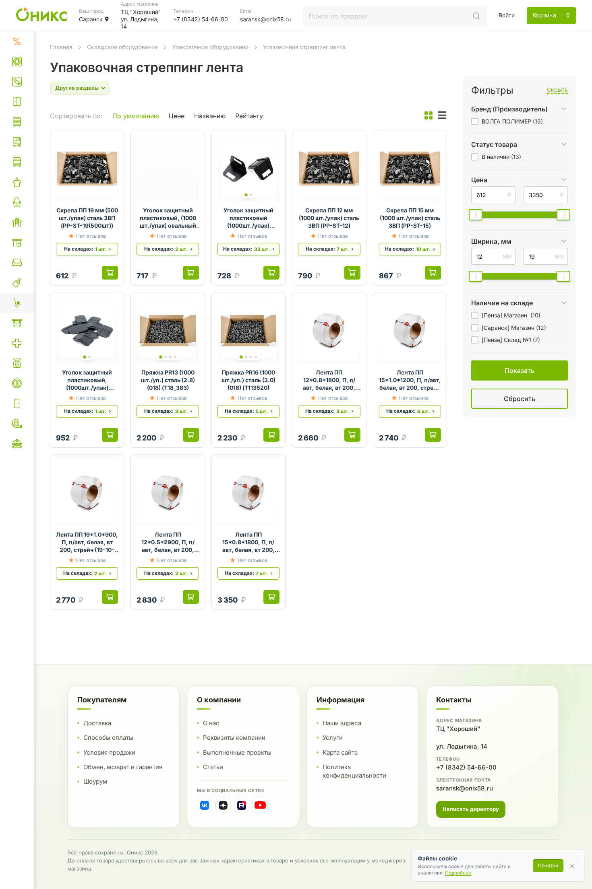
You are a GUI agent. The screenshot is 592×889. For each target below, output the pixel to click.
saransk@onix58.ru (464, 788)
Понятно (548, 865)
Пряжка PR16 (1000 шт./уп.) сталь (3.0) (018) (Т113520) (248, 380)
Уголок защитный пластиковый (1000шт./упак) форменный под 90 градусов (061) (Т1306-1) (248, 218)
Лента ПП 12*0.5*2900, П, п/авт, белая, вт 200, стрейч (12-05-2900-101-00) (167, 542)
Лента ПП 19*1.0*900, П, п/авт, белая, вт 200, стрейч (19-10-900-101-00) (87, 542)
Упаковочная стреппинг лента (304, 46)
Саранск (91, 19)
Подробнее (458, 873)
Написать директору (471, 809)
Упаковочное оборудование (210, 46)
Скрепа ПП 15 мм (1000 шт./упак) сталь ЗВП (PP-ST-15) (410, 218)
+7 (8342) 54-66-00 (466, 767)
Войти (507, 15)
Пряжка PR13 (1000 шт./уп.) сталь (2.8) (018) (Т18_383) (168, 380)
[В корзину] (110, 273)
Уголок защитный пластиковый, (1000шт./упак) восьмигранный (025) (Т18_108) (87, 380)
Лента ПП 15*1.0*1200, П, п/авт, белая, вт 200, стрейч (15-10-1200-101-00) (410, 380)
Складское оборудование (122, 46)
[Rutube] (241, 805)
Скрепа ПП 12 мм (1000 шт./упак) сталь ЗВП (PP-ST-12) (329, 218)
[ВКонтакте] (204, 805)
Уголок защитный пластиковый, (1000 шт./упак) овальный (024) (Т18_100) (168, 218)
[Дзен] (223, 805)
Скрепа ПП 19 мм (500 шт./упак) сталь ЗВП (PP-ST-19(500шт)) (87, 218)
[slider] (475, 214)
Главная (61, 46)
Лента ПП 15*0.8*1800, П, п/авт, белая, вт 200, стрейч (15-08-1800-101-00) (248, 542)
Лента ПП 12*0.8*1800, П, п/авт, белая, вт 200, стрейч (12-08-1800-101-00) (329, 380)
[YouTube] (260, 805)
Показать (436, 408)
